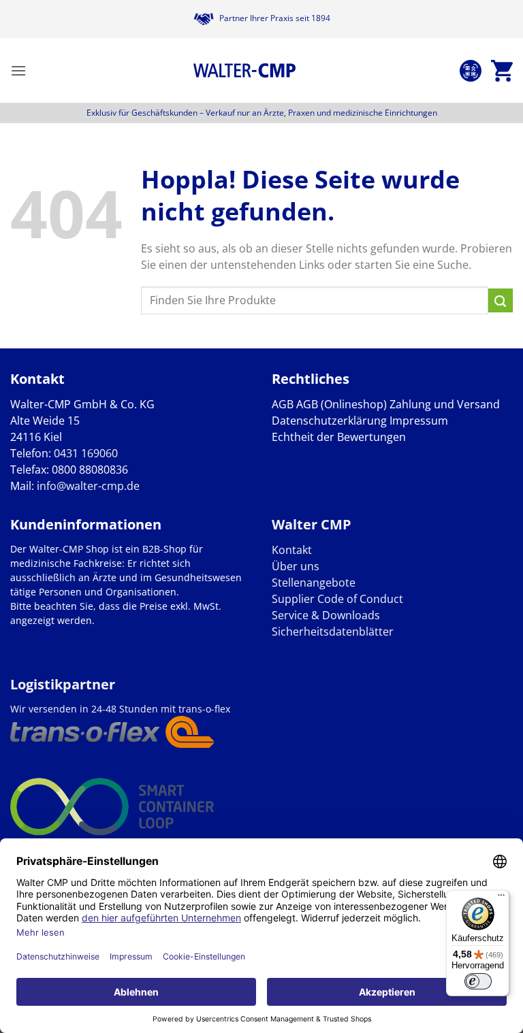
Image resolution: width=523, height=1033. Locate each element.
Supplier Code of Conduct (337, 598)
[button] (18, 70)
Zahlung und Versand (445, 404)
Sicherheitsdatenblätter (333, 631)
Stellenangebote (313, 582)
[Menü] (501, 898)
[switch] (478, 981)
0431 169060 (86, 453)
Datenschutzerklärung (329, 420)
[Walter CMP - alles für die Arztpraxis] (244, 71)
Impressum (419, 420)
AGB (283, 404)
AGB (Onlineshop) (341, 404)
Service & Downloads (326, 615)
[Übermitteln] (500, 301)
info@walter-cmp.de (88, 485)
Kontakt (292, 549)
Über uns (295, 566)
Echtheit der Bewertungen (339, 436)
